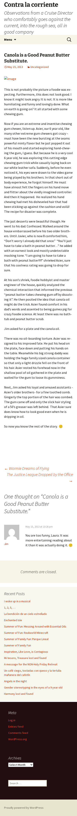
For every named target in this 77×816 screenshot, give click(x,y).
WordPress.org (17, 739)
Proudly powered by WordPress (24, 807)
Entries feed (15, 726)
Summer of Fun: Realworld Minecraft (26, 633)
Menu (8, 39)
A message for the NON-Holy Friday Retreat (30, 664)
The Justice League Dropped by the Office (40, 477)
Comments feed (18, 733)
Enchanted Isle (13, 620)
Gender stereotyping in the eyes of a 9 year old (33, 687)
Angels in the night (15, 681)
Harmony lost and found (18, 694)
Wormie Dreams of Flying (26, 468)
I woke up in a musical (17, 601)
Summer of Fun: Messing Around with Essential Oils (35, 626)
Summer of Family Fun (17, 645)
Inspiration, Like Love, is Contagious (26, 651)
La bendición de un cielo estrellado (25, 614)
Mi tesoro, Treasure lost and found (25, 658)
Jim (6, 544)
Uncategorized (39, 67)
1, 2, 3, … (9, 607)
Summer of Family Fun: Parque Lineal (26, 639)
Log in (11, 720)
